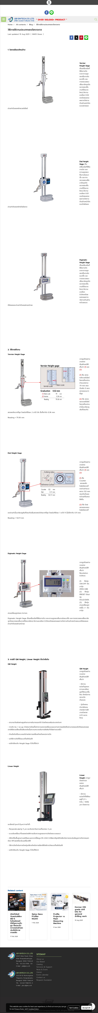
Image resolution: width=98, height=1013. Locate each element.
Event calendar (42, 975)
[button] (95, 19)
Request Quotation (44, 980)
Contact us (40, 977)
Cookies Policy (33, 1009)
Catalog (39, 964)
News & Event (42, 969)
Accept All (86, 1008)
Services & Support (44, 967)
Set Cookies (73, 1008)
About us (40, 959)
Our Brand (40, 961)
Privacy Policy (19, 1009)
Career (39, 972)
